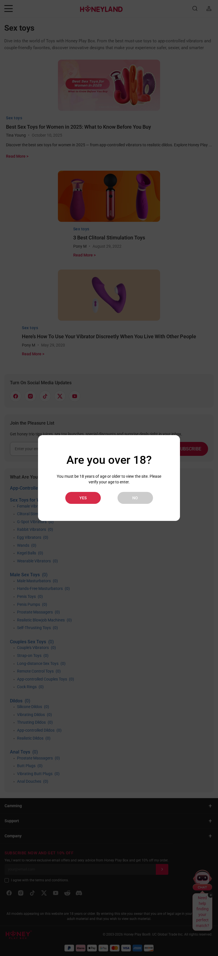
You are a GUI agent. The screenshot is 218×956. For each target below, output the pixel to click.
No (135, 498)
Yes (83, 498)
